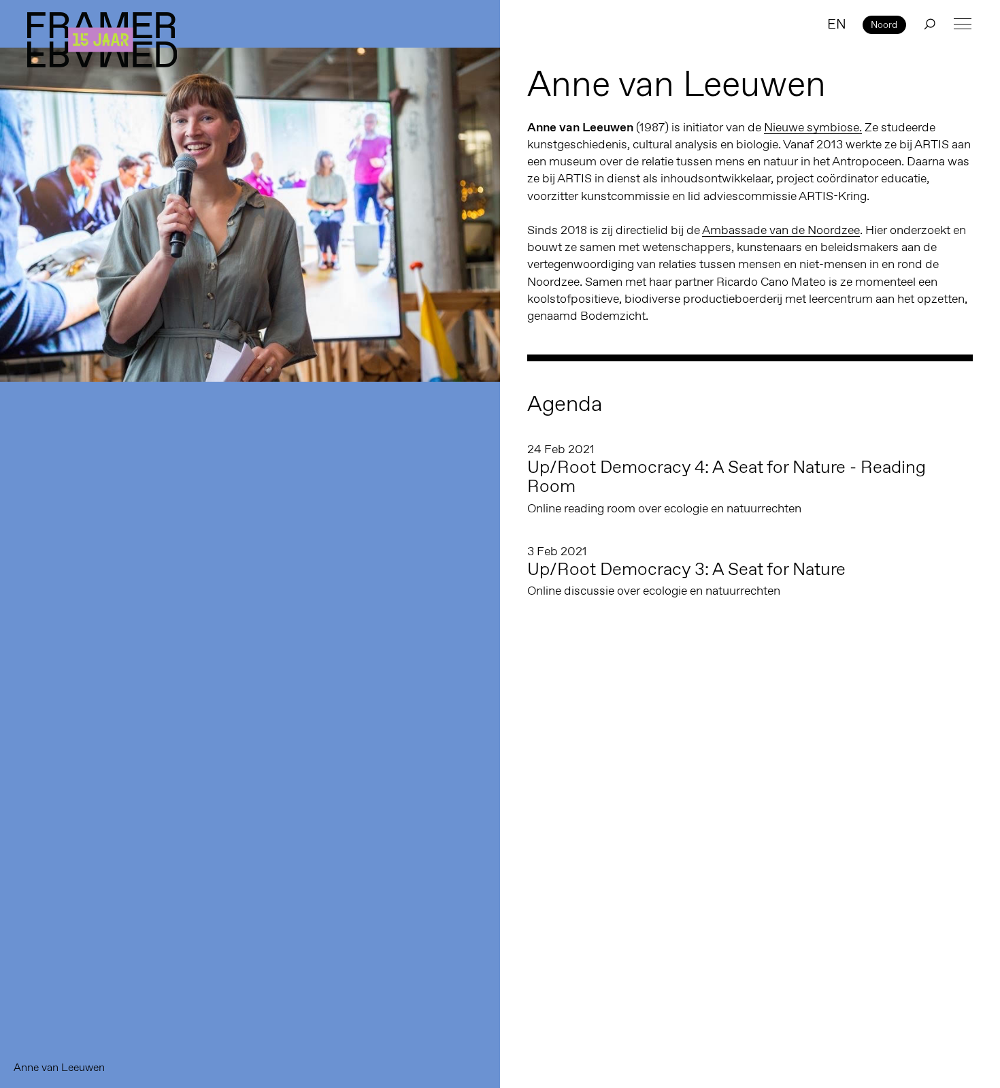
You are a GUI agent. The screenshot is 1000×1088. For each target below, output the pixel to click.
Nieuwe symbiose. (813, 127)
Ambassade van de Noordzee (781, 230)
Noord (884, 24)
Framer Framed (102, 40)
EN (836, 24)
